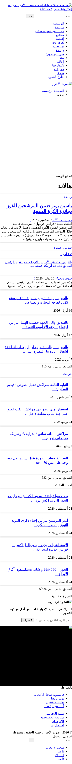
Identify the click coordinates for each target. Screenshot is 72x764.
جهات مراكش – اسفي (49, 31)
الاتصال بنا (57, 725)
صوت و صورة (55, 54)
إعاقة (60, 61)
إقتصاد (59, 38)
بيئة (61, 57)
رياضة (60, 50)
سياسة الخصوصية (52, 717)
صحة (60, 73)
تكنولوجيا (58, 65)
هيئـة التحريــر (55, 713)
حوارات (59, 69)
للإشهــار (58, 721)
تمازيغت (58, 46)
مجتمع (60, 35)
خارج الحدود (56, 77)
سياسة (59, 27)
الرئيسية (58, 23)
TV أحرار (66, 254)
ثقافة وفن (57, 42)
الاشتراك (28, 620)
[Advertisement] (36, 136)
